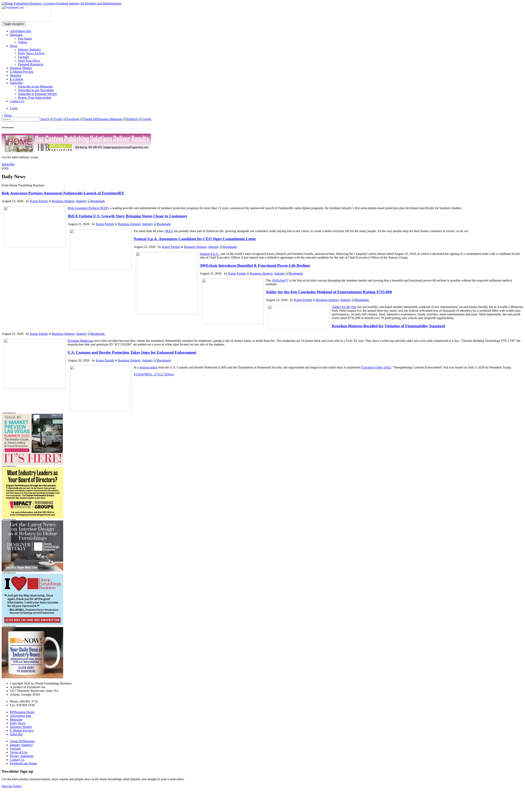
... (153, 374)
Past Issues (25, 38)
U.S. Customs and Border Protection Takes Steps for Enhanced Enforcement (132, 352)
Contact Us (17, 101)
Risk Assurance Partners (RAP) (88, 208)
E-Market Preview (22, 71)
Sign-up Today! (12, 786)
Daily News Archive (31, 53)
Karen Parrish (39, 201)
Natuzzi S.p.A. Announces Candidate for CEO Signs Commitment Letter (195, 239)
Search (44, 119)
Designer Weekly (21, 68)
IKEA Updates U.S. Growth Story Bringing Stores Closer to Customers (127, 216)
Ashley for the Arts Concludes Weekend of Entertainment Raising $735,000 (329, 292)
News (13, 46)
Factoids (23, 57)
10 (150, 374)
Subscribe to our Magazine (35, 86)
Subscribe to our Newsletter (36, 90)
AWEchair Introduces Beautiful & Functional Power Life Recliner (255, 265)
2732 (164, 374)
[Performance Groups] (32, 517)
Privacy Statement (21, 756)
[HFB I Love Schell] (32, 624)
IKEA (169, 231)
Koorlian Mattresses (81, 340)
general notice (148, 367)
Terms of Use (18, 752)
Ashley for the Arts (344, 307)
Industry (81, 201)
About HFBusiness (22, 741)
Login (14, 108)
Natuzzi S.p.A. (209, 253)
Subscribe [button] (8, 164)
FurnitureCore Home (23, 763)
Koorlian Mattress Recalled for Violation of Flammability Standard (388, 326)
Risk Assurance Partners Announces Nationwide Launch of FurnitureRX (63, 193)
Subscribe (16, 82)
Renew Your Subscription (34, 97)
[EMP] (32, 464)
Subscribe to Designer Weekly (37, 94)
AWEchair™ (280, 280)
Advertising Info (20, 31)
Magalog (15, 75)
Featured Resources (30, 64)
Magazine (16, 34)
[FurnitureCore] (26, 20)
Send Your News (29, 60)
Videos (22, 42)
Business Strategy (63, 201)
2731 (157, 374)
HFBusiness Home (22, 712)
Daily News (17, 723)
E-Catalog (16, 79)
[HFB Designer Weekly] (32, 570)
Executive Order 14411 (376, 367)
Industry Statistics (29, 49)
